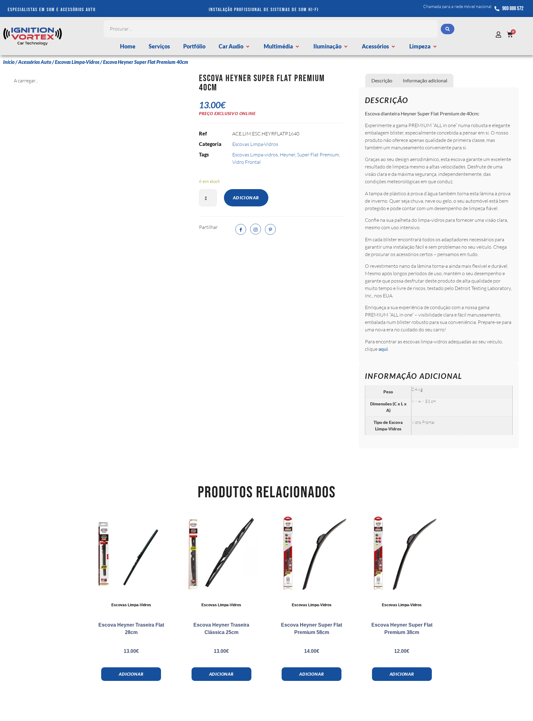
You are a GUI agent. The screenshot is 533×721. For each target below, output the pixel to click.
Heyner (287, 154)
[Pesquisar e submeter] (447, 29)
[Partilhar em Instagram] (255, 229)
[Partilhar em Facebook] (241, 229)
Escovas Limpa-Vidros (77, 62)
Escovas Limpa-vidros (255, 154)
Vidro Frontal (246, 162)
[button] (235, 46)
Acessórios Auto (34, 62)
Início (8, 62)
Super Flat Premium (318, 154)
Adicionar (246, 197)
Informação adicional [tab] (425, 80)
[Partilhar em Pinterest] (270, 229)
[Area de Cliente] (500, 34)
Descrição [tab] (381, 80)
